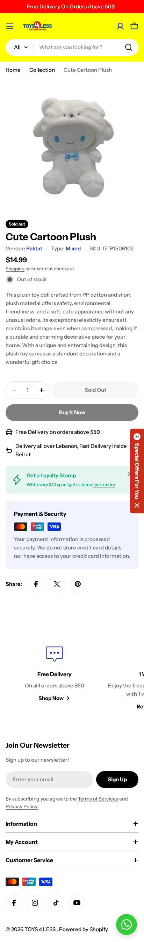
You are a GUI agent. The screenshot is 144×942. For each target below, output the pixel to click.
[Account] (120, 26)
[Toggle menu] (10, 26)
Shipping (15, 268)
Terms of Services (98, 799)
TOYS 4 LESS (40, 929)
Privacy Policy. (22, 806)
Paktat (34, 248)
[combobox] (72, 47)
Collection (42, 70)
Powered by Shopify (83, 929)
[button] (137, 471)
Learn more (104, 484)
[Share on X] (57, 584)
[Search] (128, 47)
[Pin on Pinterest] (78, 584)
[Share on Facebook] (36, 584)
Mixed (73, 248)
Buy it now (72, 412)
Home (13, 70)
